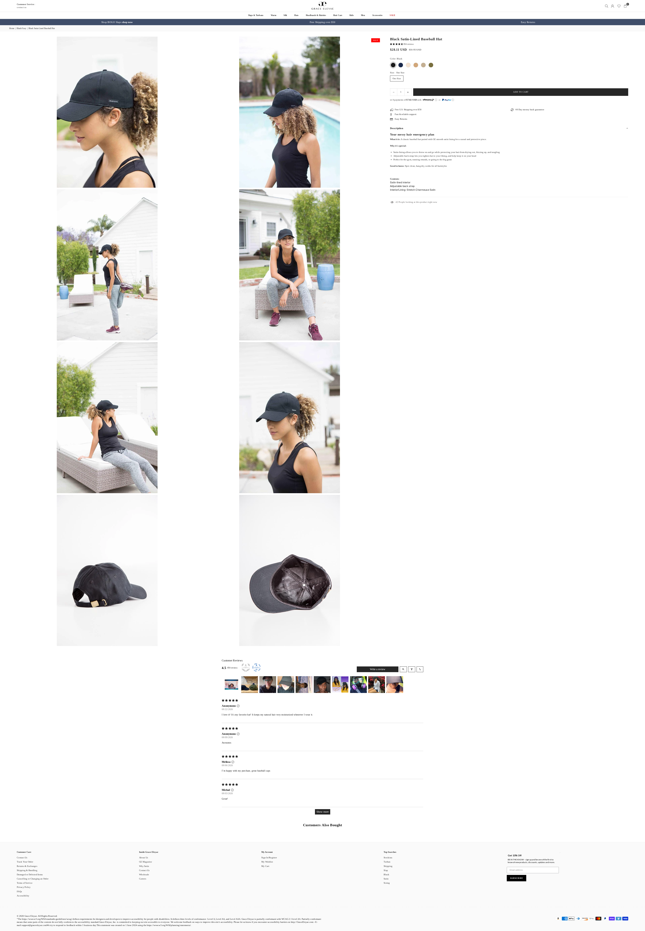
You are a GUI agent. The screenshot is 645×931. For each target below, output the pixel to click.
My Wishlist (267, 861)
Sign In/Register (269, 857)
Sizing (387, 883)
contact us (22, 7)
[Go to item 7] (340, 684)
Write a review (377, 669)
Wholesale (144, 874)
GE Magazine (145, 861)
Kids (352, 15)
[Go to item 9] (376, 684)
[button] (625, 6)
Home (11, 28)
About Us (143, 857)
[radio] (393, 65)
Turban (387, 861)
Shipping (388, 866)
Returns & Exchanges (27, 866)
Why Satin (144, 866)
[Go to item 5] (304, 684)
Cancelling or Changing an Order (32, 878)
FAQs (19, 891)
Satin (386, 878)
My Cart (265, 866)
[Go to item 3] (267, 684)
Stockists (388, 857)
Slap (386, 870)
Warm (273, 15)
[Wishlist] (619, 6)
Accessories (377, 15)
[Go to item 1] (231, 684)
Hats (296, 15)
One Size (397, 78)
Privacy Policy (24, 887)
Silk (285, 15)
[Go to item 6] (322, 684)
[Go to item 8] (358, 684)
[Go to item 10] (394, 684)
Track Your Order (25, 861)
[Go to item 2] (249, 684)
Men (363, 15)
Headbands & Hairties (316, 15)
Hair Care (337, 15)
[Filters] (411, 669)
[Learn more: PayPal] (453, 100)
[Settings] (613, 6)
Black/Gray (21, 28)
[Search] (607, 6)
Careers (142, 878)
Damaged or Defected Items (30, 874)
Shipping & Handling (27, 870)
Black (386, 874)
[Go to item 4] (285, 684)
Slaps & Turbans (256, 15)
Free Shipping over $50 (322, 22)
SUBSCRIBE (516, 878)
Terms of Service (24, 883)
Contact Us (22, 857)
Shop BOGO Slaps (117, 22)
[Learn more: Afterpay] (436, 100)
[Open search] (403, 669)
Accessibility (23, 895)
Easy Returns (528, 22)
